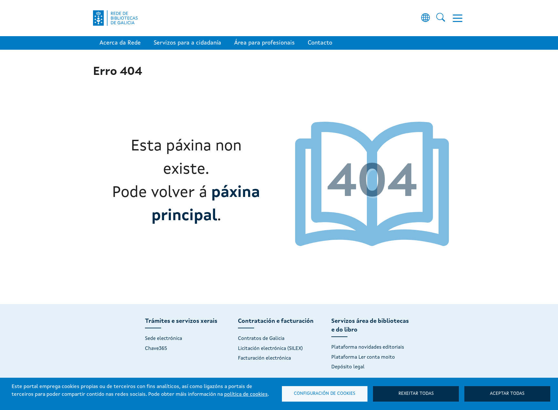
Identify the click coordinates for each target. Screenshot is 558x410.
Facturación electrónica (264, 358)
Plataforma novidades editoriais (367, 347)
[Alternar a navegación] (457, 18)
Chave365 (156, 348)
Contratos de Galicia (261, 338)
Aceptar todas (507, 394)
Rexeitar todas (416, 394)
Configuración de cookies (324, 394)
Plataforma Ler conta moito (363, 357)
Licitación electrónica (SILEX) (270, 348)
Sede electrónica (163, 338)
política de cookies (246, 394)
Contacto (320, 43)
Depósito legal (348, 367)
